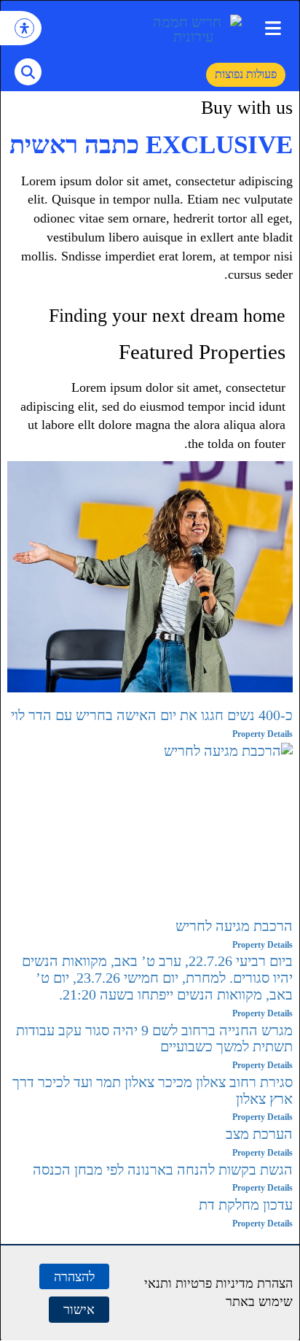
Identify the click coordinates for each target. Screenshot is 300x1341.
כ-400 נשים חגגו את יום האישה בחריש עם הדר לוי (152, 715)
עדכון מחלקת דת (246, 1205)
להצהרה (74, 1276)
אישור (79, 1309)
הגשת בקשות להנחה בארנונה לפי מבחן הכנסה (163, 1170)
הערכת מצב (259, 1134)
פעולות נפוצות (246, 74)
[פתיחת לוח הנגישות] (24, 28)
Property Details (262, 734)
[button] (272, 28)
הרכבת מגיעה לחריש (234, 926)
